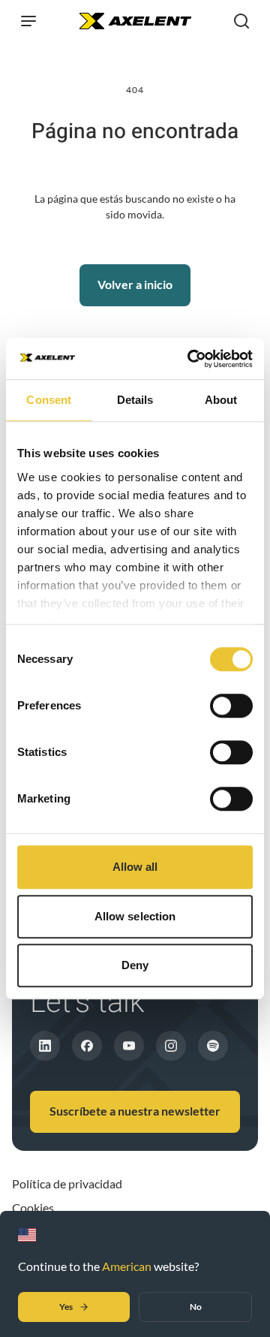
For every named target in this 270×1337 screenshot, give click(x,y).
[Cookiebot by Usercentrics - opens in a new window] (190, 359)
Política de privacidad (67, 1183)
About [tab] (221, 399)
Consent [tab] (48, 399)
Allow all (135, 866)
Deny (135, 965)
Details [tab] (135, 399)
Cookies (33, 1207)
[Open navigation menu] (28, 21)
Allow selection (135, 916)
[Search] (241, 21)
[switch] (231, 706)
